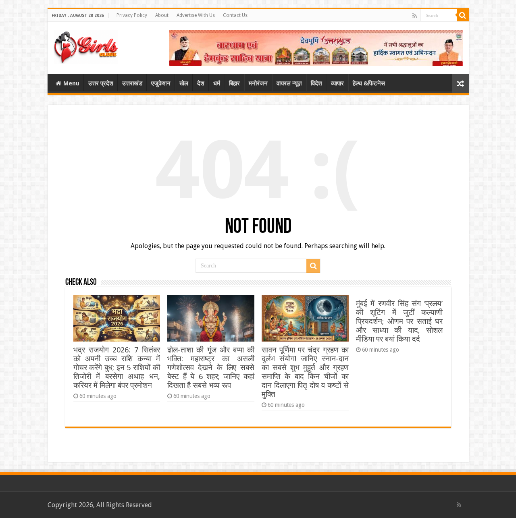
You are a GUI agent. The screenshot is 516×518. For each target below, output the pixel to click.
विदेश (316, 83)
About (162, 15)
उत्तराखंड (132, 83)
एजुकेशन (161, 83)
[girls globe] (86, 45)
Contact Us (235, 15)
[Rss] (415, 16)
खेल (183, 83)
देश (200, 83)
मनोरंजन (258, 83)
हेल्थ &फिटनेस (369, 83)
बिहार (234, 83)
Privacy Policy (132, 15)
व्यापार (337, 83)
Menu (71, 83)
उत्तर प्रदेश (100, 83)
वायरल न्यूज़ (289, 83)
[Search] (463, 15)
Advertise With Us (196, 15)
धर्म (216, 83)
